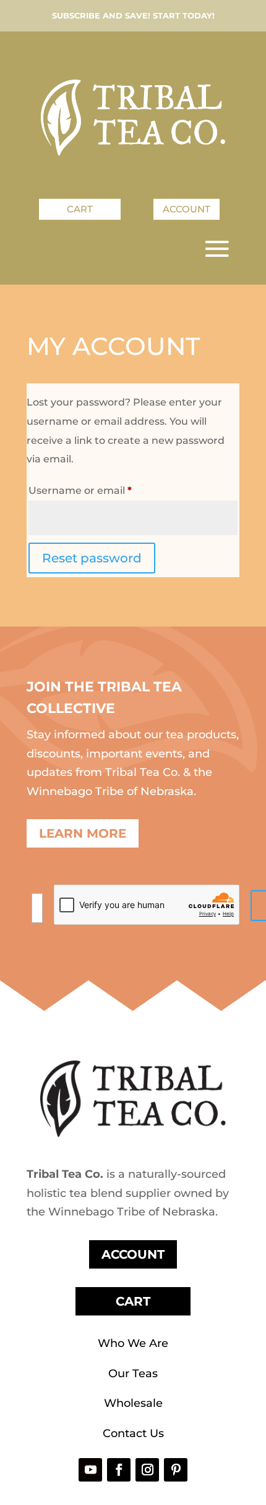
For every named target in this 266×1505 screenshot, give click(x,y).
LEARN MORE (82, 833)
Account (186, 209)
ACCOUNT (133, 1254)
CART (133, 1301)
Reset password (92, 558)
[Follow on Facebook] (119, 1470)
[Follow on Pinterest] (175, 1470)
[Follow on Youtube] (90, 1470)
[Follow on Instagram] (147, 1470)
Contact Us (133, 1433)
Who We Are (133, 1343)
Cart (80, 209)
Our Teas (133, 1373)
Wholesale (133, 1403)
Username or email (103, 490)
